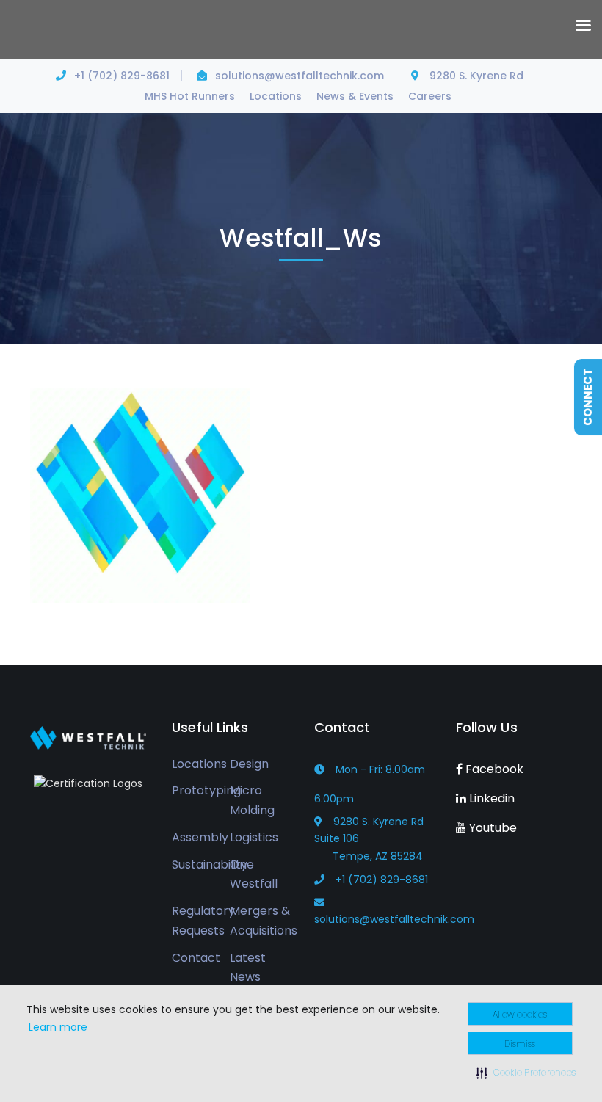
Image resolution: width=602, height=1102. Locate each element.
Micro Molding (252, 800)
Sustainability (209, 864)
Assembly (200, 837)
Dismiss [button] (519, 1043)
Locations (276, 96)
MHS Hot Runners (190, 96)
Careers (430, 96)
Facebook (493, 769)
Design (249, 763)
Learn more (58, 1027)
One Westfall (254, 874)
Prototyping (206, 790)
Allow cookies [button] (520, 1014)
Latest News (248, 967)
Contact (196, 957)
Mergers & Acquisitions (263, 920)
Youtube (491, 827)
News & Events (355, 96)
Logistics (254, 837)
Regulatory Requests (203, 920)
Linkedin (490, 798)
